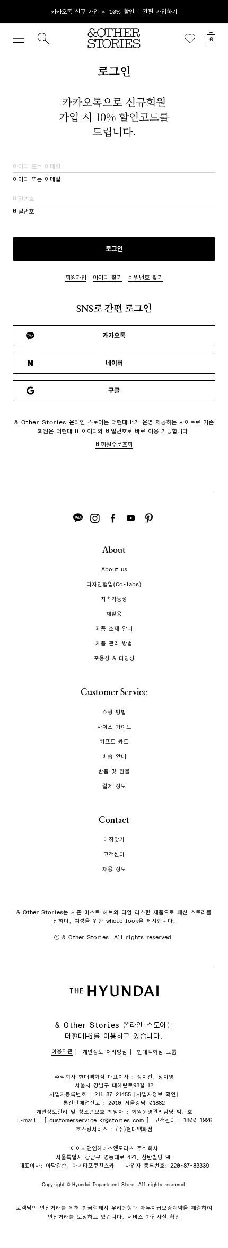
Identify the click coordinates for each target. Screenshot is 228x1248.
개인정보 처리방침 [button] (104, 1052)
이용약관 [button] (62, 1052)
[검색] (43, 38)
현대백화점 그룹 (157, 1052)
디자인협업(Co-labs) (114, 584)
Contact (114, 820)
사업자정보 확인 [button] (156, 1094)
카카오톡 (114, 335)
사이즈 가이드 (114, 727)
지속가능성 (114, 599)
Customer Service (114, 692)
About (114, 550)
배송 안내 (114, 757)
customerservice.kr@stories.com (96, 1120)
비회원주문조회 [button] (114, 444)
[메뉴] (18, 38)
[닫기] (210, 11)
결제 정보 (114, 786)
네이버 (114, 363)
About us (114, 569)
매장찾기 (114, 840)
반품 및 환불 (114, 771)
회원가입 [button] (75, 277)
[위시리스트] (189, 38)
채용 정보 (114, 869)
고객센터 (114, 854)
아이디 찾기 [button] (107, 277)
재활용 (114, 614)
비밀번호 (23, 211)
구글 (114, 390)
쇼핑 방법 (114, 712)
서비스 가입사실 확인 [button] (153, 1217)
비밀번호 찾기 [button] (145, 277)
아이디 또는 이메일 (36, 179)
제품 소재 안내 (114, 629)
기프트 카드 (114, 742)
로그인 (114, 249)
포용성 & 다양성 (114, 658)
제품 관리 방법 (114, 643)
